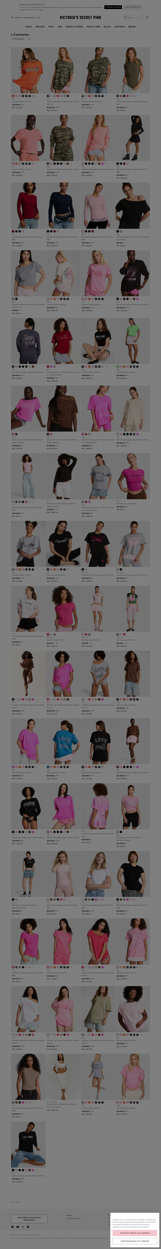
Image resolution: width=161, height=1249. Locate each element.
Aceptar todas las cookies (135, 1233)
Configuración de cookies (135, 1241)
